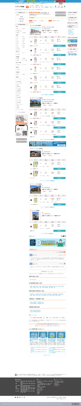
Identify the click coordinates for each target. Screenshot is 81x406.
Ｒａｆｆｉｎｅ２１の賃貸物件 (37, 148)
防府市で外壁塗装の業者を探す (35, 310)
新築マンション (37, 325)
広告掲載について (57, 384)
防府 (31, 279)
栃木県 (34, 383)
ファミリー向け (71, 34)
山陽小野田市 (32, 294)
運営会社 (48, 397)
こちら (57, 273)
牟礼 (56, 286)
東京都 (22, 383)
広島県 (22, 388)
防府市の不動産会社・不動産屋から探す (37, 302)
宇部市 (34, 295)
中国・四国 (17, 388)
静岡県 (26, 386)
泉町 (40, 287)
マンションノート (35, 273)
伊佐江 (31, 287)
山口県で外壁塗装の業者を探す (35, 311)
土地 (58, 325)
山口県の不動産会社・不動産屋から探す (37, 303)
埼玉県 (27, 383)
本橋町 (62, 286)
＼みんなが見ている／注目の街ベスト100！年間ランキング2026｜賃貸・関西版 (61, 339)
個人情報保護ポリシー (54, 397)
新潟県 (22, 385)
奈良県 (31, 387)
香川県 (22, 389)
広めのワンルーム (71, 33)
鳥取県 (26, 388)
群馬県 (22, 384)
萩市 (39, 295)
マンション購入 (39, 383)
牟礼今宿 (59, 286)
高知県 (26, 389)
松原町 (34, 286)
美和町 (53, 286)
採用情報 (64, 397)
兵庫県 (24, 387)
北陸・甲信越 (18, 385)
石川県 (31, 385)
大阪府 (22, 387)
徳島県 (34, 388)
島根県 (29, 388)
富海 (35, 279)
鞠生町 (37, 286)
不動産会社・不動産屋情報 (41, 386)
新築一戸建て (49, 325)
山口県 (31, 388)
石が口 (38, 287)
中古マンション (44, 325)
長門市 (50, 295)
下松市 (42, 295)
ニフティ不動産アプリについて (59, 382)
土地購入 (38, 385)
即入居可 (70, 30)
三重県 (29, 386)
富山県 (29, 385)
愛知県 (22, 386)
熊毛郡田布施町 (55, 294)
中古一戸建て (55, 325)
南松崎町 (50, 286)
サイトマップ (56, 385)
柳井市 (53, 295)
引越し (38, 393)
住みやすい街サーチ (40, 389)
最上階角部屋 (70, 31)
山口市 (37, 295)
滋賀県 (29, 387)
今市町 (43, 287)
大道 (33, 279)
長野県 (26, 385)
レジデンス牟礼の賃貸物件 (36, 25)
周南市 (59, 295)
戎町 (54, 287)
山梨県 (24, 385)
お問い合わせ (56, 383)
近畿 (16, 387)
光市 (48, 295)
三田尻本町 (44, 286)
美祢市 (56, 295)
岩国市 (45, 295)
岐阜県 (24, 386)
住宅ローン (38, 391)
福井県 (34, 385)
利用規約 (60, 397)
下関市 (31, 295)
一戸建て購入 (39, 384)
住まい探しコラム (39, 390)
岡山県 (24, 388)
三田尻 (40, 286)
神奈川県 (24, 383)
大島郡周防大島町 (38, 294)
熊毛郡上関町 (49, 294)
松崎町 (31, 286)
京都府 (26, 387)
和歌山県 (34, 387)
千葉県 (29, 383)
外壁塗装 (38, 392)
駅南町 (52, 287)
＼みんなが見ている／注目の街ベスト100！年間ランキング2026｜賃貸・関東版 (52, 339)
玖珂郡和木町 (44, 294)
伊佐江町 (34, 287)
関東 (16, 383)
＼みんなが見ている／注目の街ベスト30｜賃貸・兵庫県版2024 (34, 339)
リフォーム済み (71, 29)
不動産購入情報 (39, 382)
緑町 (47, 286)
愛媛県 (24, 389)
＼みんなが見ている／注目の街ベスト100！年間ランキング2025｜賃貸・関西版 (43, 339)
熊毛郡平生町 (61, 294)
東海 (16, 386)
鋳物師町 (46, 287)
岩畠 (49, 287)
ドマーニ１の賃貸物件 (36, 210)
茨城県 (32, 383)
